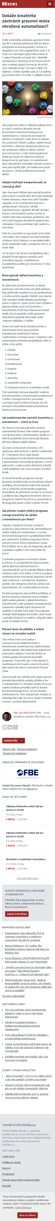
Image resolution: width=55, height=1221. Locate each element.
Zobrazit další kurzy (27, 878)
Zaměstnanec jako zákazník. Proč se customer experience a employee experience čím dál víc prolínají (24, 937)
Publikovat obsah (11, 1162)
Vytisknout (46, 33)
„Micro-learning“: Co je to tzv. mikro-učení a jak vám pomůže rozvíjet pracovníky (28, 1077)
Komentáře (13, 740)
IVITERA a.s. (29, 1124)
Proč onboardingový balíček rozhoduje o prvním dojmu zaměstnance (26, 1036)
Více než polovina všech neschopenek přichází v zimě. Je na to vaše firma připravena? (25, 1013)
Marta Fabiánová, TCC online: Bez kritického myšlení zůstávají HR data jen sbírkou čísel (27, 949)
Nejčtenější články (13, 1004)
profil (46, 712)
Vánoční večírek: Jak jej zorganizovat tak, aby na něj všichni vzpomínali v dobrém (27, 1086)
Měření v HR (9, 749)
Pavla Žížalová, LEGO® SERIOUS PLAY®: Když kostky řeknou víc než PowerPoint (27, 960)
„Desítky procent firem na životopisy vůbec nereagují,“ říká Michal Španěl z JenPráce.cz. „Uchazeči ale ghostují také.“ (28, 971)
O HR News (8, 1156)
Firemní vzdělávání (27, 749)
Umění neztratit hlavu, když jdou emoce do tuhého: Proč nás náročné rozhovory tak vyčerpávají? (28, 1047)
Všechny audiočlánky (13, 996)
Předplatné (8, 1174)
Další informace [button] (23, 1207)
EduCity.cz (31, 788)
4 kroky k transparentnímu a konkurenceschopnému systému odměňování (22, 1026)
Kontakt (6, 1185)
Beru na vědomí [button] (27, 1215)
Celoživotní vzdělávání (14, 753)
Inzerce (6, 1168)
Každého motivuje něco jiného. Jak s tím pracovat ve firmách (26, 1058)
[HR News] (9, 3)
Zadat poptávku (17, 914)
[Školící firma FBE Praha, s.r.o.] (27, 773)
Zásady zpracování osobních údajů (21, 1180)
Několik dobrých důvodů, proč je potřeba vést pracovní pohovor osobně (26, 1095)
